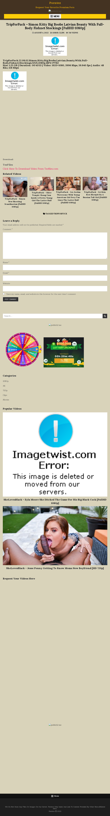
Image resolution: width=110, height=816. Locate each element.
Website (6, 283)
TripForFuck (60, 214)
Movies (6, 399)
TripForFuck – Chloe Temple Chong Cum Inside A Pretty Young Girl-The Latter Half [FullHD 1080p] (41, 197)
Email (6, 273)
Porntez (55, 3)
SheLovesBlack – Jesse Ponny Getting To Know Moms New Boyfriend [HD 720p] (55, 568)
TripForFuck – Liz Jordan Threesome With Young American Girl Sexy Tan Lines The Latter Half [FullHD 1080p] (68, 197)
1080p (55, 33)
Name (6, 262)
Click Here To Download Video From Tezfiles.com (30, 169)
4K (4, 385)
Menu (57, 16)
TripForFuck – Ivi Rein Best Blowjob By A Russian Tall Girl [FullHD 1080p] (95, 196)
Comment (7, 229)
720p (5, 390)
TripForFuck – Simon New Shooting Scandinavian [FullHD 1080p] (15, 203)
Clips (61, 33)
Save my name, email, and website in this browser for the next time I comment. (41, 294)
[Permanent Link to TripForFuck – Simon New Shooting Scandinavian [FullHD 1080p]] (15, 187)
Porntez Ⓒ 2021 (55, 811)
